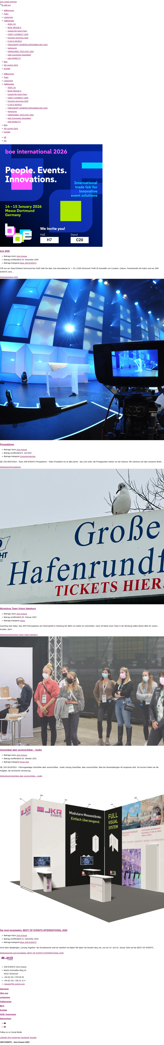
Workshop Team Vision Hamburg (18, 608)
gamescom (12, 48)
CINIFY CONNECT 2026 (18, 34)
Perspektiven (7, 444)
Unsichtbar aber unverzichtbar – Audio (21, 750)
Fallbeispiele (9, 21)
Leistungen (8, 17)
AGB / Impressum (8, 1014)
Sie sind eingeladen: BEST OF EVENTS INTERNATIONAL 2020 (33, 930)
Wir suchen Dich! (11, 65)
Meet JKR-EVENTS (28, 263)
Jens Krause (22, 256)
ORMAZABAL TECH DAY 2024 (21, 51)
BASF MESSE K (14, 27)
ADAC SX (12, 24)
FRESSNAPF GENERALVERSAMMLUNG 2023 (28, 45)
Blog (5, 62)
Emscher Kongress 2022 (18, 38)
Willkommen (9, 10)
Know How (24, 762)
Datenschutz (5, 1018)
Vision (22, 621)
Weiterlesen (9, 277)
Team (6, 14)
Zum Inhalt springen (8, 2)
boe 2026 (5, 251)
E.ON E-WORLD (15, 41)
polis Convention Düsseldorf (19, 55)
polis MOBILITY (14, 58)
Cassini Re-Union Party (17, 31)
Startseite (4, 989)
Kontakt (7, 68)
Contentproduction (27, 456)
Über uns (4, 993)
